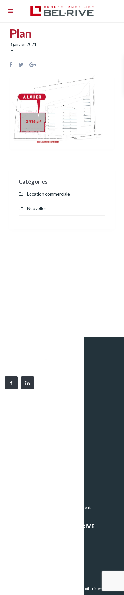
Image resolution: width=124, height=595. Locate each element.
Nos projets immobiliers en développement (50, 507)
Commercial (21, 497)
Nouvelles (37, 208)
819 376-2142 (48, 446)
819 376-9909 (45, 439)
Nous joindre (22, 566)
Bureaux (18, 478)
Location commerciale (48, 194)
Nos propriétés (24, 538)
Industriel (19, 488)
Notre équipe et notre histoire (38, 547)
